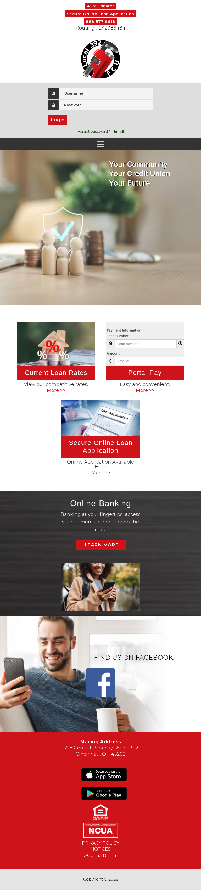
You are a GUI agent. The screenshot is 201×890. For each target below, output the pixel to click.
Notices (100, 849)
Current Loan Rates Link (56, 358)
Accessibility (100, 855)
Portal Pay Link (145, 358)
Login (58, 119)
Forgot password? (93, 131)
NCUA (100, 830)
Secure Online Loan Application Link (100, 438)
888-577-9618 (100, 21)
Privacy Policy (100, 843)
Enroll (119, 131)
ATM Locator (100, 5)
